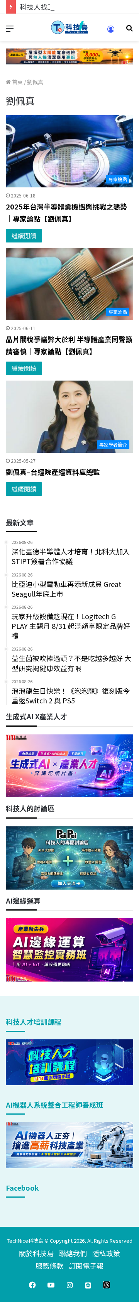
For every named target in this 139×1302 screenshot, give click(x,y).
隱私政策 (106, 1253)
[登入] (111, 32)
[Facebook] (32, 1285)
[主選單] (10, 30)
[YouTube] (51, 1285)
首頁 (17, 82)
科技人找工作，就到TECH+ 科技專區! (78, 7)
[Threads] (106, 1285)
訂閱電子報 (86, 1265)
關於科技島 (36, 1253)
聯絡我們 (73, 1253)
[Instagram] (69, 1285)
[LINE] (88, 1285)
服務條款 (49, 1265)
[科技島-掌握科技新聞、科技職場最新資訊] (69, 27)
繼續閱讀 (24, 235)
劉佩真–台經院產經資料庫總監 (53, 472)
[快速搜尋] (129, 30)
